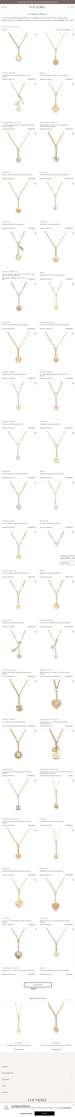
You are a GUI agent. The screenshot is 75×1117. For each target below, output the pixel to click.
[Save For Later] (35, 34)
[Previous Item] (66, 999)
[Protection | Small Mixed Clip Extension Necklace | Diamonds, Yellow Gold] (19, 599)
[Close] (73, 1105)
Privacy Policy (66, 1107)
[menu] (3, 7)
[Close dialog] (70, 549)
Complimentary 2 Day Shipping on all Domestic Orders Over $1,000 (37, 2)
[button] (6, 7)
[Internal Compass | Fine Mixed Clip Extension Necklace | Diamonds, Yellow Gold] (19, 400)
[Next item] (70, 999)
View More (38, 985)
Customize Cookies (26, 1113)
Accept (44, 1113)
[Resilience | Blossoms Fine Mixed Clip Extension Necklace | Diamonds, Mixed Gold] (19, 450)
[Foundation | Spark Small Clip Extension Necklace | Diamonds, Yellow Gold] (19, 200)
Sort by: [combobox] (63, 29)
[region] (37, 1110)
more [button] (71, 20)
